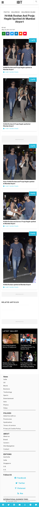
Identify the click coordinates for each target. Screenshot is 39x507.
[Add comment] (35, 505)
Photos (6, 405)
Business (6, 389)
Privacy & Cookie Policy (12, 428)
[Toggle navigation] (2, 2)
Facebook (21, 478)
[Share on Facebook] (3, 505)
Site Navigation (8, 446)
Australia (6, 457)
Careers (6, 443)
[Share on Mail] (19, 505)
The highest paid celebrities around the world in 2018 (27, 347)
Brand (5, 439)
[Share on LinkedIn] (14, 505)
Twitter (21, 483)
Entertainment (8, 398)
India (5, 379)
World (5, 386)
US (4, 382)
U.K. (4, 466)
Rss (21, 493)
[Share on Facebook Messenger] (30, 505)
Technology (7, 392)
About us (6, 436)
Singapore (7, 463)
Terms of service (9, 425)
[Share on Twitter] (8, 505)
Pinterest (21, 488)
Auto (5, 401)
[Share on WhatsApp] (25, 505)
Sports (5, 395)
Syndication (7, 422)
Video (5, 408)
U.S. (4, 470)
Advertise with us (9, 416)
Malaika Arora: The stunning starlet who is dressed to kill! (10, 364)
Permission (7, 419)
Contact (6, 449)
